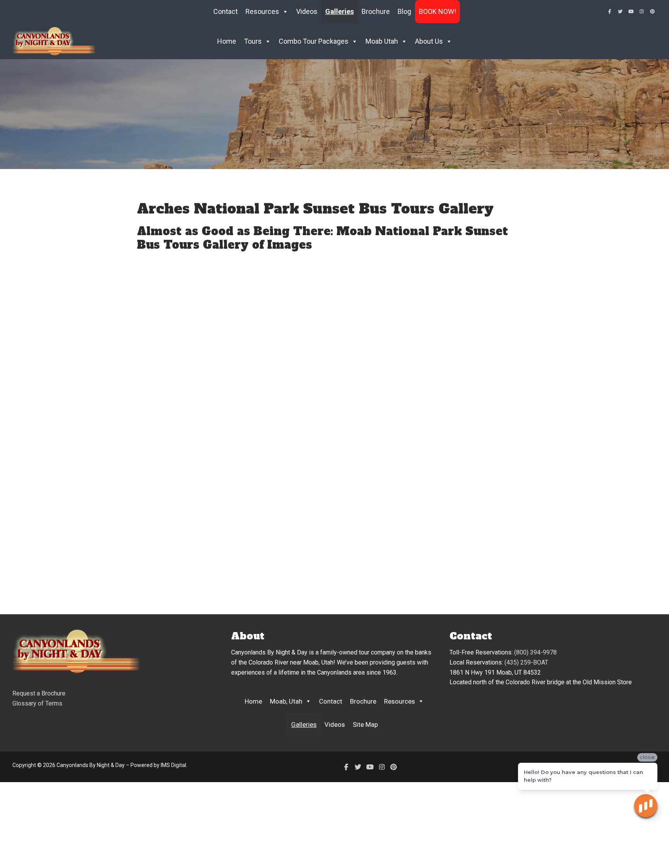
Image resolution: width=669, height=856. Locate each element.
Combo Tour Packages (313, 41)
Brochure (376, 11)
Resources (399, 701)
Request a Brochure (38, 693)
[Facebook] (610, 11)
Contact (225, 11)
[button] (255, 428)
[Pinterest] (652, 11)
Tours (253, 41)
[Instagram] (642, 11)
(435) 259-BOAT (526, 662)
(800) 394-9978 (535, 652)
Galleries (339, 11)
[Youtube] (631, 11)
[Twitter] (620, 11)
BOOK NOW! (437, 11)
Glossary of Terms (37, 703)
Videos (306, 11)
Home (226, 41)
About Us (429, 41)
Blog (404, 11)
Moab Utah (381, 41)
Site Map (365, 724)
